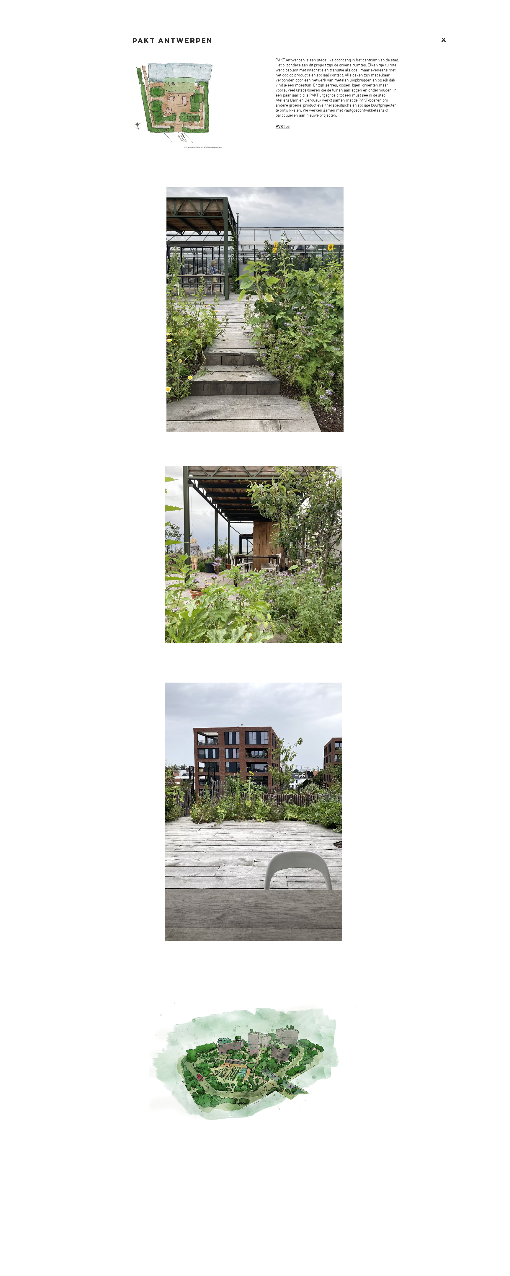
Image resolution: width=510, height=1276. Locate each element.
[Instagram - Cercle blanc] (432, 241)
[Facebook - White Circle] (418, 241)
